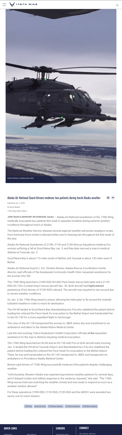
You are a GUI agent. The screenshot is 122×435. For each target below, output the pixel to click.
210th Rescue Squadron (90, 406)
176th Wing (28, 406)
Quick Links (10, 428)
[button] (4, 4)
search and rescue (40, 406)
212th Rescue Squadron (55, 406)
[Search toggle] (118, 4)
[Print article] (108, 197)
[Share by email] (113, 197)
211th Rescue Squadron (73, 406)
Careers (60, 428)
